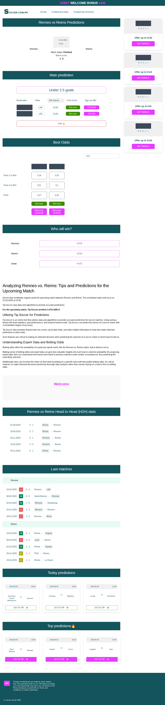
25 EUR (91, 114)
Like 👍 (61, 123)
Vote (79, 243)
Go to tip (19, 607)
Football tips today (60, 12)
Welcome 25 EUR (56, 211)
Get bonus (143, 44)
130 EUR (91, 107)
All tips (43, 12)
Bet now (73, 107)
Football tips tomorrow (84, 12)
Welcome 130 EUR (39, 211)
